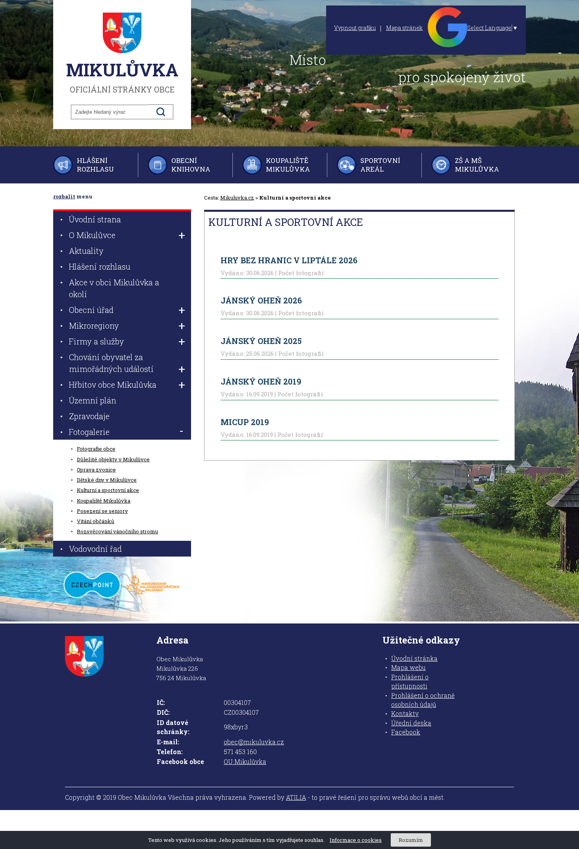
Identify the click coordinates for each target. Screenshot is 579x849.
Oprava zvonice (96, 469)
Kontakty (405, 714)
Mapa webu (408, 667)
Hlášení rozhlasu (95, 165)
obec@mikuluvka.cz (254, 742)
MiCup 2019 (245, 422)
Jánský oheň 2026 (261, 300)
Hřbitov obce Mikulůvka (112, 384)
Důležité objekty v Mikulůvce (113, 459)
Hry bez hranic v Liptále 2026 (289, 260)
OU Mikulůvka (245, 762)
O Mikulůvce (92, 235)
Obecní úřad (91, 310)
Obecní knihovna (190, 165)
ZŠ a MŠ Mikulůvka (477, 165)
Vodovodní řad (95, 549)
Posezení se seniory (102, 510)
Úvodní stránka (414, 658)
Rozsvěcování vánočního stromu (117, 531)
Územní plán (92, 400)
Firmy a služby (96, 341)
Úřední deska (411, 723)
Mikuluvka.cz (237, 197)
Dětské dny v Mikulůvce (107, 479)
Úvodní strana (95, 219)
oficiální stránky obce (122, 76)
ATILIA (296, 797)
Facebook (405, 732)
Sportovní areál (380, 165)
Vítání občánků (95, 521)
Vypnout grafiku (355, 27)
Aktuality (86, 251)
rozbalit (64, 196)
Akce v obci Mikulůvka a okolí (114, 288)
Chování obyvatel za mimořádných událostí (111, 363)
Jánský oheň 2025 (261, 341)
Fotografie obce (96, 448)
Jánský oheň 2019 (261, 381)
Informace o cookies (356, 839)
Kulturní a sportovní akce (108, 490)
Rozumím (411, 839)
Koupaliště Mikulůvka (288, 165)
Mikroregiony (94, 325)
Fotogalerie (89, 432)
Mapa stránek (404, 27)
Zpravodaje (89, 416)
